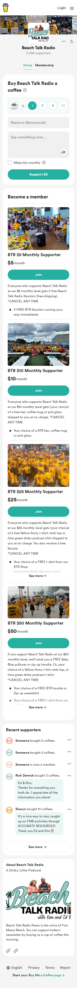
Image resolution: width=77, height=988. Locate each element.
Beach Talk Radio (38, 47)
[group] (38, 263)
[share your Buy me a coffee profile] (72, 41)
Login (61, 8)
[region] (38, 130)
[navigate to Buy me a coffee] (6, 7)
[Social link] (8, 951)
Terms (50, 968)
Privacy (34, 968)
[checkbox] (24, 162)
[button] (71, 8)
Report (65, 968)
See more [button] (36, 576)
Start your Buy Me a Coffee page (37, 975)
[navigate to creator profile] (38, 33)
